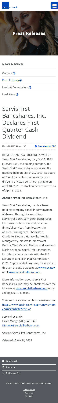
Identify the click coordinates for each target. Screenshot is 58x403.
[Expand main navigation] (54, 5)
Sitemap (29, 396)
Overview (7, 73)
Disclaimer (29, 393)
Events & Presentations (15, 87)
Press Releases (10, 80)
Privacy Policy (29, 390)
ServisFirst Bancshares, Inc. (23, 383)
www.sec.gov (46, 267)
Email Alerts (8, 94)
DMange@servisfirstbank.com (21, 325)
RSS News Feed (13, 373)
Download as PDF (47, 146)
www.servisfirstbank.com (24, 272)
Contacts (10, 367)
